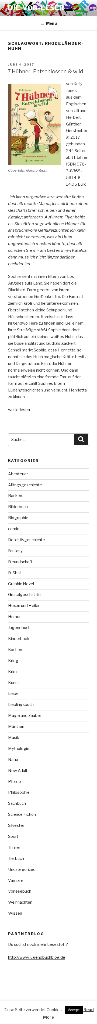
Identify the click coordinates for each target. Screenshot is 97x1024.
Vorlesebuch (19, 891)
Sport (13, 836)
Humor (14, 616)
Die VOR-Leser (36, 8)
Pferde (14, 781)
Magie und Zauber (24, 715)
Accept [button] (73, 1010)
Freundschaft (20, 561)
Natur (13, 759)
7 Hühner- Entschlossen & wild (45, 71)
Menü (51, 23)
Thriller (14, 847)
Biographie (18, 517)
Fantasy (15, 550)
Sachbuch (17, 803)
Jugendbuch (19, 627)
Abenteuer (18, 474)
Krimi (13, 671)
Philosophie (19, 792)
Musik (13, 737)
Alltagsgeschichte (25, 485)
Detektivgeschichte (26, 539)
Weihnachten (20, 902)
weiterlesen (19, 409)
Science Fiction (22, 814)
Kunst (13, 682)
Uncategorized (22, 869)
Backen (15, 495)
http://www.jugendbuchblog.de (36, 957)
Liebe (13, 693)
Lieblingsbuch (21, 704)
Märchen (16, 726)
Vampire (15, 880)
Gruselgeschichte (24, 594)
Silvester (16, 825)
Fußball (14, 572)
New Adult (17, 770)
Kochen (15, 649)
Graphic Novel (21, 583)
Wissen (15, 913)
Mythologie (18, 748)
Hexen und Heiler (24, 605)
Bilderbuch (18, 506)
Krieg (13, 660)
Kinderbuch (18, 638)
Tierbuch (16, 858)
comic (13, 528)
